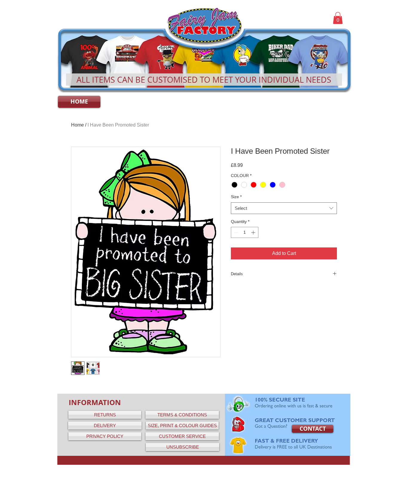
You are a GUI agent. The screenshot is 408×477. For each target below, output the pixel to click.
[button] (338, 18)
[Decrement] (235, 232)
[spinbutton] (244, 232)
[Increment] (253, 232)
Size (236, 196)
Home (77, 124)
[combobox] (284, 208)
